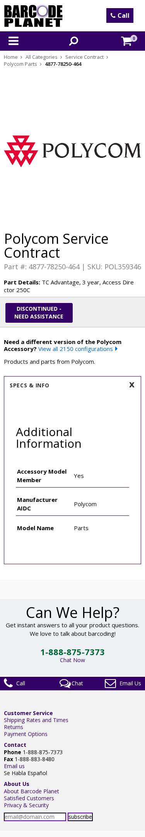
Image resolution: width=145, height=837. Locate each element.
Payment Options (26, 734)
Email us (14, 766)
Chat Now (72, 660)
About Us (16, 783)
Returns (13, 727)
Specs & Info (29, 385)
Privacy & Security (26, 805)
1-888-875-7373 (72, 651)
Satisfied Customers (29, 798)
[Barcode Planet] (33, 15)
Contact (15, 744)
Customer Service (28, 713)
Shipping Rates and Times (36, 720)
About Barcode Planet (31, 791)
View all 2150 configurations (75, 348)
